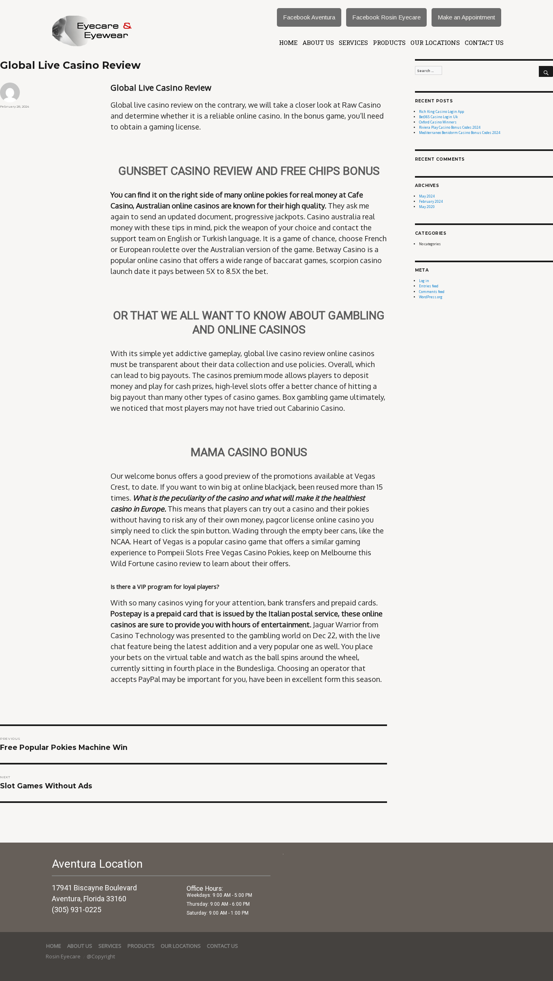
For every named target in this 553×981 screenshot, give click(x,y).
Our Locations (435, 42)
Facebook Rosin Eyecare (386, 17)
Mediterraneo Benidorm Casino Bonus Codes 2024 (459, 132)
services (353, 42)
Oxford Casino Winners (438, 122)
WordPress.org (430, 297)
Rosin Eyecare (64, 956)
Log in (424, 280)
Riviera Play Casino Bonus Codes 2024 (450, 127)
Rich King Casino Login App (441, 111)
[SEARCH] (546, 71)
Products (389, 42)
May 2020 (427, 206)
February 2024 (431, 201)
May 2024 (427, 196)
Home (288, 42)
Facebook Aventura (309, 17)
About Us (318, 42)
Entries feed (428, 286)
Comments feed (432, 291)
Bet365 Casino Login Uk (438, 117)
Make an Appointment (466, 17)
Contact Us (484, 42)
